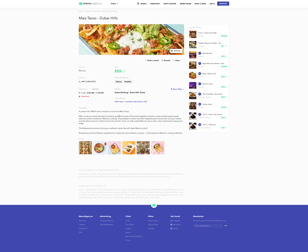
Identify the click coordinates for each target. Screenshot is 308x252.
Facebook (177, 224)
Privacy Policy (153, 220)
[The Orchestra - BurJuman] (192, 95)
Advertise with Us (106, 220)
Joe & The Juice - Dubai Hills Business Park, (131, 189)
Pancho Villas (207, 84)
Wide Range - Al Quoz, (95, 189)
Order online (185, 4)
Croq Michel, (118, 197)
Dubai (113, 4)
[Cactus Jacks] (192, 105)
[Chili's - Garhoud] (192, 126)
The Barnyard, (94, 195)
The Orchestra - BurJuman (212, 94)
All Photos (177, 51)
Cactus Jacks (207, 104)
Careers (82, 224)
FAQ (80, 232)
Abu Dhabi (129, 224)
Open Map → (178, 89)
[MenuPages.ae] (90, 4)
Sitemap (151, 228)
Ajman (127, 232)
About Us (82, 220)
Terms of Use (153, 224)
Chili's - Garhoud (208, 125)
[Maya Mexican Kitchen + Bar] (192, 65)
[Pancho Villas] (192, 85)
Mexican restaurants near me (157, 176)
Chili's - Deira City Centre (212, 114)
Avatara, (117, 192)
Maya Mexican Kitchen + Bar (213, 63)
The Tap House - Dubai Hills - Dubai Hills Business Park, (123, 195)
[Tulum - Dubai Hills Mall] (192, 34)
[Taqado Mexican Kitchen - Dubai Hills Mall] (192, 44)
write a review (170, 4)
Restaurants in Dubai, (88, 174)
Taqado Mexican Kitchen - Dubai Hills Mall (210, 43)
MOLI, (84, 195)
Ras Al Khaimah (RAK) (133, 236)
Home (81, 11)
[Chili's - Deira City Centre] (192, 116)
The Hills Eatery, (148, 192)
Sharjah (128, 228)
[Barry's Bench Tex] (192, 75)
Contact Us (83, 228)
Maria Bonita (207, 53)
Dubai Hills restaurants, (107, 174)
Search (144, 4)
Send (226, 226)
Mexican (82, 70)
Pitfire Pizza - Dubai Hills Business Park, (97, 192)
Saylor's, (82, 189)
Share (177, 60)
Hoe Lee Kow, (129, 197)
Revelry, (109, 189)
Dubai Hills (95, 11)
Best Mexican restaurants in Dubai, (156, 174)
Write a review (153, 60)
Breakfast (128, 82)
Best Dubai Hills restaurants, (129, 174)
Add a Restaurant (106, 224)
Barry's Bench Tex (209, 74)
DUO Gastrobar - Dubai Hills (148, 197)
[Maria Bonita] (192, 54)
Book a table (200, 4)
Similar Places (195, 27)
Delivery (119, 82)
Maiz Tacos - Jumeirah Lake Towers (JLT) (131, 102)
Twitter (175, 228)
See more (95, 89)
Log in (212, 4)
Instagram (176, 220)
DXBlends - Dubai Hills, (131, 192)
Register (223, 4)
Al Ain (127, 240)
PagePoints (155, 4)
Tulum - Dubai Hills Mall (207, 33)
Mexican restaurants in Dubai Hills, (115, 176)
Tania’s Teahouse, (104, 197)
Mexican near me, (137, 176)
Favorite (167, 60)
